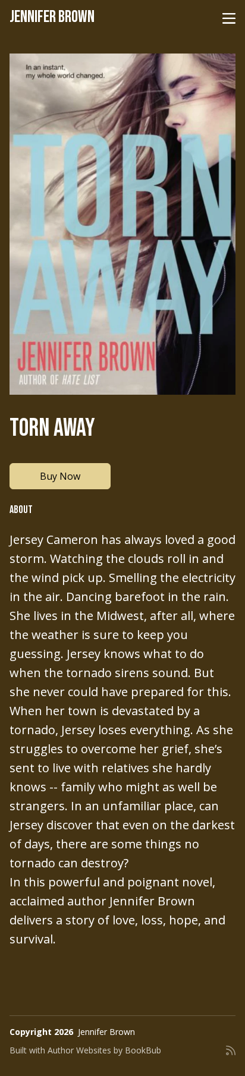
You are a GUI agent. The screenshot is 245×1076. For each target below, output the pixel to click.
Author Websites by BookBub (104, 1050)
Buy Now (60, 476)
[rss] (230, 1055)
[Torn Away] (122, 224)
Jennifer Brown (52, 17)
